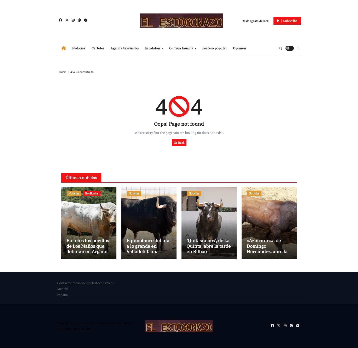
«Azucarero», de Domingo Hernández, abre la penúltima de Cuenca (267, 251)
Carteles (98, 48)
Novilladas (91, 193)
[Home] (63, 48)
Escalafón (153, 48)
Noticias (78, 48)
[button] (298, 48)
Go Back (179, 142)
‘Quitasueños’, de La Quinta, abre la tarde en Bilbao (209, 245)
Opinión (239, 48)
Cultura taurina (181, 48)
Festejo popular (214, 48)
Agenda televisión (125, 48)
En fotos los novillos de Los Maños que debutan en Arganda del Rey (88, 248)
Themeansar (81, 329)
